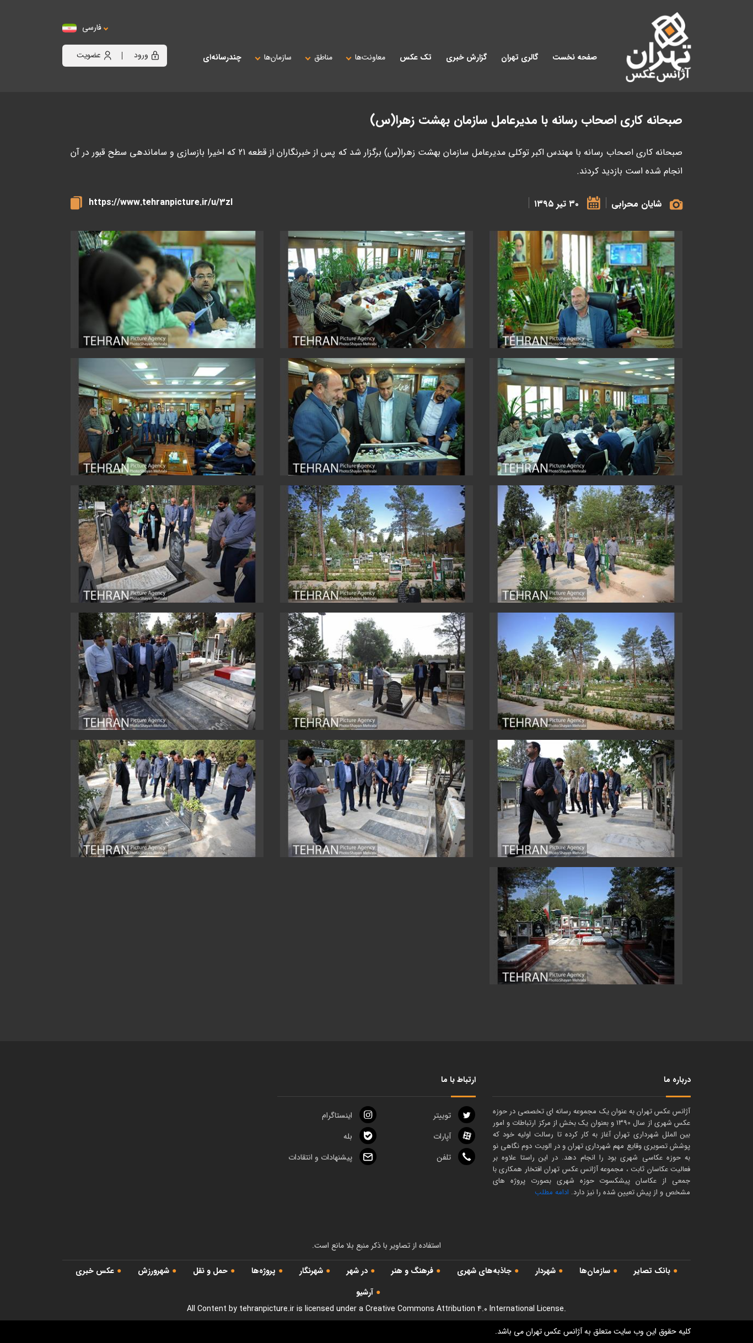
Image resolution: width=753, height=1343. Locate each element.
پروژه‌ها (263, 1271)
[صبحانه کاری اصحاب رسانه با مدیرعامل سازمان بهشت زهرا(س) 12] (167, 671)
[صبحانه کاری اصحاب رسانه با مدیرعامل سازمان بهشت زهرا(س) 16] (586, 925)
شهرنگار (311, 1271)
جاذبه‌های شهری (484, 1271)
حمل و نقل (210, 1271)
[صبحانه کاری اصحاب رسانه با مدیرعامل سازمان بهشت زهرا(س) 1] (376, 289)
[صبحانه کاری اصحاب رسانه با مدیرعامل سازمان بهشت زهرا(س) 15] (167, 798)
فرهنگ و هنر (412, 1271)
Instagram (337, 1115)
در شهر (357, 1271)
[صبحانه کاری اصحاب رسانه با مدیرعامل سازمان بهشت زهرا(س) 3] (586, 416)
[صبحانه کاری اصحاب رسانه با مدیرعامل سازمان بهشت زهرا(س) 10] (586, 671)
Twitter (442, 1115)
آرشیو (364, 1292)
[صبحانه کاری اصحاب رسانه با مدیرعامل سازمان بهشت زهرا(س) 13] (586, 798)
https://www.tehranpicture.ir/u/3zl (161, 202)
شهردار (545, 1271)
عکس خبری (95, 1271)
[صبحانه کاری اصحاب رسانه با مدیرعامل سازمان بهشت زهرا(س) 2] (167, 289)
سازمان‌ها (594, 1271)
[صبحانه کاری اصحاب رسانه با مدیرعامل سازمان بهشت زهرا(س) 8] (376, 544)
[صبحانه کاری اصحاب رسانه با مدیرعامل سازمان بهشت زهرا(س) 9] (167, 544)
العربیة (152, 39)
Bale (347, 1136)
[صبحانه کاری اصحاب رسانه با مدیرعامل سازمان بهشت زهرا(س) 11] (376, 671)
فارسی (91, 28)
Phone (444, 1157)
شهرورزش (153, 1271)
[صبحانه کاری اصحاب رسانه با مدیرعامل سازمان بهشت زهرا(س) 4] (586, 289)
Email (320, 1157)
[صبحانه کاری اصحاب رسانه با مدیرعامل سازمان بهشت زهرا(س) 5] (376, 416)
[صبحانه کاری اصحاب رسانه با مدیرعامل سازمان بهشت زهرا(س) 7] (586, 544)
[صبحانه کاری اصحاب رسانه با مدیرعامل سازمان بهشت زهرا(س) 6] (167, 416)
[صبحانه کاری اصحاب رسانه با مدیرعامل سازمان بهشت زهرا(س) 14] (376, 798)
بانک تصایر (652, 1271)
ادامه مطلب (552, 1192)
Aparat (442, 1136)
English (125, 39)
